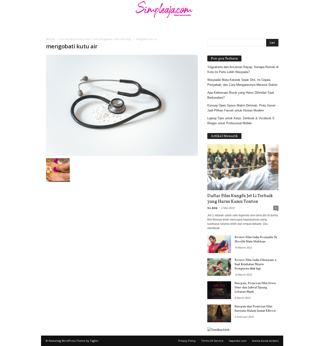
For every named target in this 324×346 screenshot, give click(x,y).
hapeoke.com (237, 340)
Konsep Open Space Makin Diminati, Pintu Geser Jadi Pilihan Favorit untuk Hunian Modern (241, 108)
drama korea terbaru (265, 340)
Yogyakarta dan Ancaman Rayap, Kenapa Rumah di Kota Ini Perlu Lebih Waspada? (242, 69)
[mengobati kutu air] (122, 105)
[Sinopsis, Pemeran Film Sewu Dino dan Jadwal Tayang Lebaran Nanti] (219, 290)
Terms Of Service (212, 340)
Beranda (50, 39)
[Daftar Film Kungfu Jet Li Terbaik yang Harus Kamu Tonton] (242, 167)
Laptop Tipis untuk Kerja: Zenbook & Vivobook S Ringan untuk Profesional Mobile (240, 120)
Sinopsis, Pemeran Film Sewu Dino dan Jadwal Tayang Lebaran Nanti (255, 287)
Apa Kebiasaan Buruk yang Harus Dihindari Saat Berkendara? (240, 95)
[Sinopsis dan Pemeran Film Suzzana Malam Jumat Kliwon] (219, 313)
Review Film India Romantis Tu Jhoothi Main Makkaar (256, 239)
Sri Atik (212, 208)
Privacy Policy (187, 340)
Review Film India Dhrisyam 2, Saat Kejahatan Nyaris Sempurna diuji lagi (256, 264)
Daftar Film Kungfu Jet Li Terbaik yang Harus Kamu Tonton (240, 199)
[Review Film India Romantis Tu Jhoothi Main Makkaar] (219, 244)
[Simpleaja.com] (162, 10)
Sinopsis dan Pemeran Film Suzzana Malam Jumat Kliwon (255, 308)
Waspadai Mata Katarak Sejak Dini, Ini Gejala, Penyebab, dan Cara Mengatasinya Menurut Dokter (242, 82)
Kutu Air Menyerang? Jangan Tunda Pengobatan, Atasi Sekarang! (95, 39)
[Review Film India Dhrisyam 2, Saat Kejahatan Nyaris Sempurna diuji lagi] (219, 267)
